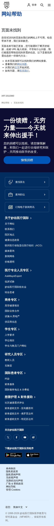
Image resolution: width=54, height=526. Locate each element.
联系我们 (24, 70)
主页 (17, 67)
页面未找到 (19, 103)
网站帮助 (12, 14)
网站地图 (22, 64)
